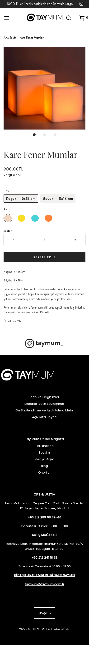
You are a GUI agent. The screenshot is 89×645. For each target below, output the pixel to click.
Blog (44, 466)
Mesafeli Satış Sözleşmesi (44, 403)
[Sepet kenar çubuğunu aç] (81, 17)
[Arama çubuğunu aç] (68, 17)
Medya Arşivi (44, 459)
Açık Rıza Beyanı (44, 417)
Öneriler (44, 472)
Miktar (8, 231)
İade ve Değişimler (44, 397)
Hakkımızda (45, 446)
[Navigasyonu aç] (6, 17)
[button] (44, 88)
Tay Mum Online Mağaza (44, 439)
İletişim (44, 452)
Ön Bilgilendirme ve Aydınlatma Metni (44, 410)
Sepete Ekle (44, 257)
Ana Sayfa (10, 37)
